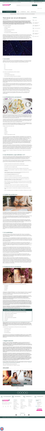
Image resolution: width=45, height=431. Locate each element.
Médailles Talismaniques (15, 408)
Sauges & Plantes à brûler (16, 407)
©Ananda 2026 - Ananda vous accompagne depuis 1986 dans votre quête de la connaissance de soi (15, 417)
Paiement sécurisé (28, 396)
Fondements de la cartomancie (36, 33)
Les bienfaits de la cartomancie (36, 22)
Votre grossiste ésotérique (18, 396)
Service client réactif (40, 396)
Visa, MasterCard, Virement (29, 396)
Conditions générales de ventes (24, 406)
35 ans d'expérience (17, 396)
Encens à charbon (16, 403)
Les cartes (35, 20)
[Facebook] (18, 393)
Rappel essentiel (36, 36)
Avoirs (29, 403)
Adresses (29, 404)
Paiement (22, 403)
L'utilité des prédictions (37, 28)
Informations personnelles (30, 401)
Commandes (30, 402)
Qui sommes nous (23, 401)
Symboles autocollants (15, 406)
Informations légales (23, 405)
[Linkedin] (27, 393)
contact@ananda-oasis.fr (40, 396)
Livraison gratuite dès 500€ (7, 396)
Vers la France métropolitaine (7, 396)
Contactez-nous (31, 2)
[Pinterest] (25, 393)
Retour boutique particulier (23, 408)
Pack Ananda (15, 402)
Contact (22, 404)
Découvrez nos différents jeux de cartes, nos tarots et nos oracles (17, 362)
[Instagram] (20, 393)
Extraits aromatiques (16, 404)
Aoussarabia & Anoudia (15, 401)
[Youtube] (23, 393)
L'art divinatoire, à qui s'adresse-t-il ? (37, 25)
